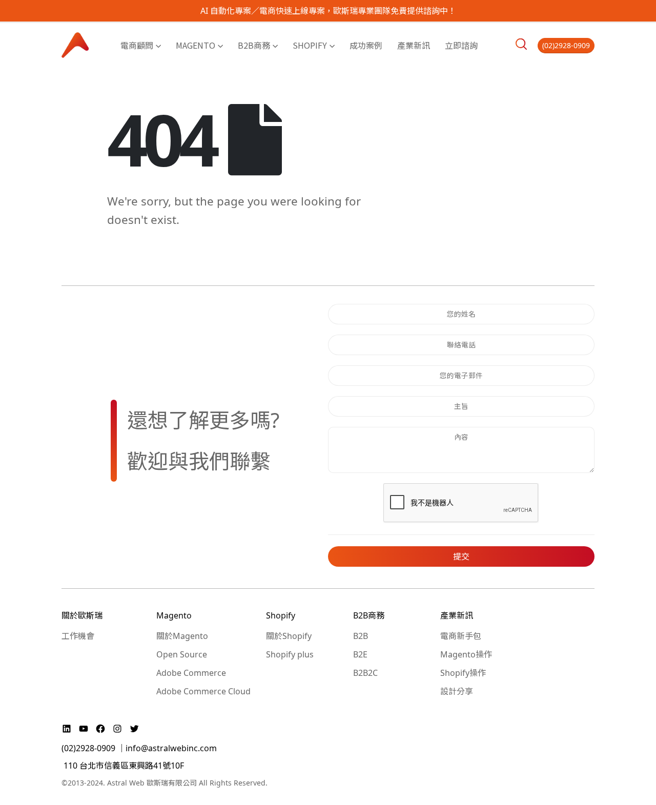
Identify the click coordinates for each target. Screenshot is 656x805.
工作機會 (77, 636)
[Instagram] (118, 728)
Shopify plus (290, 654)
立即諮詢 (461, 45)
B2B (360, 636)
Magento (195, 45)
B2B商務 (254, 45)
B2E (360, 654)
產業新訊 (413, 45)
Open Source (181, 654)
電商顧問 (136, 45)
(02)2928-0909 (566, 45)
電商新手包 (460, 636)
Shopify (310, 45)
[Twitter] (134, 728)
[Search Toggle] (521, 44)
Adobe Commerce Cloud (203, 691)
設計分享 (456, 691)
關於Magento (182, 636)
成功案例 (366, 45)
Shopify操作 (463, 672)
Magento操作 (466, 654)
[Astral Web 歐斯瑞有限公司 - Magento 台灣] (75, 44)
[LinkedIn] (67, 728)
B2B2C (365, 672)
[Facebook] (101, 728)
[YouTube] (84, 728)
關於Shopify (289, 636)
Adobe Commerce (191, 672)
